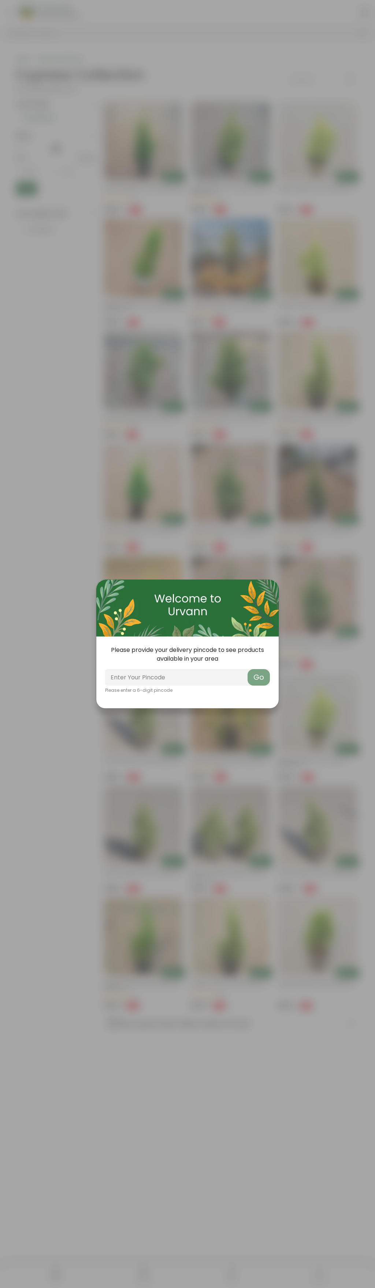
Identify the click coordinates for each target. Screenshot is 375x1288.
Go (258, 677)
